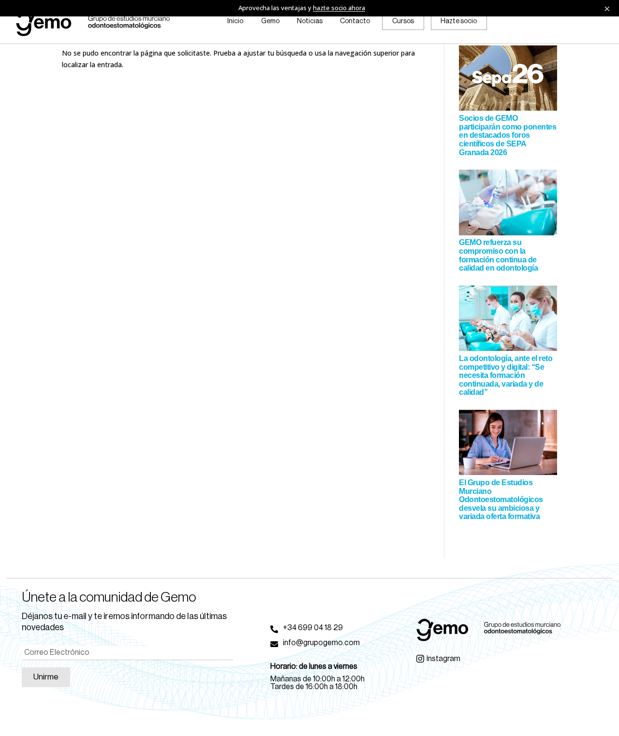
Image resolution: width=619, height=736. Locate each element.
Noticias (310, 21)
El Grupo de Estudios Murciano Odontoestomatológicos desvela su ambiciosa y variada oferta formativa (501, 499)
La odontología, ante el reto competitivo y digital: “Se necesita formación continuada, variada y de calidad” (505, 375)
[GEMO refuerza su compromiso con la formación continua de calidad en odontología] (508, 204)
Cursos (403, 21)
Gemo (270, 21)
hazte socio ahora (339, 7)
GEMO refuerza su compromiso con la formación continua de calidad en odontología (498, 255)
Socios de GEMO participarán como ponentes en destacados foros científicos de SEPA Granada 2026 (507, 135)
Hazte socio (459, 21)
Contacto (355, 21)
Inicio (235, 21)
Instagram (443, 659)
